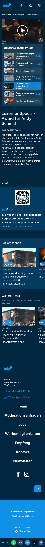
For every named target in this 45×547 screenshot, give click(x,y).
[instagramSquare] (26, 474)
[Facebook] (41, 542)
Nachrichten (6, 15)
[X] (34, 542)
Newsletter (22, 461)
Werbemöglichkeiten (22, 434)
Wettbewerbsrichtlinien (22, 516)
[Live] (21, 5)
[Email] (27, 542)
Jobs (22, 424)
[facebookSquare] (18, 474)
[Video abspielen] (22, 30)
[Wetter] (30, 5)
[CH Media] (22, 530)
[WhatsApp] (13, 542)
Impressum (29, 512)
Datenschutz (16, 512)
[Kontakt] (39, 5)
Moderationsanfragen (22, 415)
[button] (20, 542)
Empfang (22, 443)
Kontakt (22, 452)
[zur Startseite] (7, 5)
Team (22, 406)
